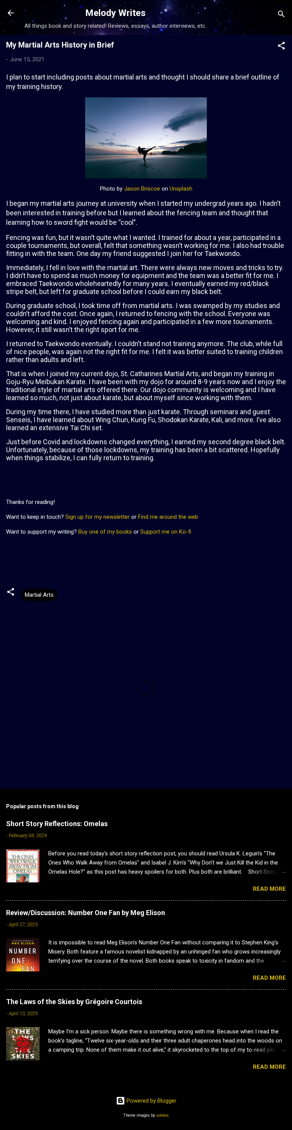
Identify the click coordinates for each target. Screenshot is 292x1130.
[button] (281, 47)
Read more (269, 888)
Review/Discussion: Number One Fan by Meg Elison (85, 913)
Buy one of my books (105, 531)
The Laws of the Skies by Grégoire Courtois (74, 1002)
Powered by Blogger (150, 1100)
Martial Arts (39, 594)
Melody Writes (115, 13)
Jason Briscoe (142, 188)
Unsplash (181, 188)
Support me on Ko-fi (165, 531)
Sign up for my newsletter (97, 516)
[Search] (281, 15)
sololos (162, 1115)
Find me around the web (168, 516)
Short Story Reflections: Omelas (57, 824)
